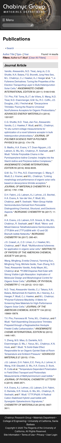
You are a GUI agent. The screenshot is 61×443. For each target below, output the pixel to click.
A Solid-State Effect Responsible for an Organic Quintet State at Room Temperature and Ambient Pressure (29, 350)
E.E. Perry (35, 362)
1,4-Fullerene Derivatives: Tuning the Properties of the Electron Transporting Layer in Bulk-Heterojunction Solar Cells (30, 83)
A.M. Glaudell (18, 365)
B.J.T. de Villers (33, 96)
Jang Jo (41, 71)
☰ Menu (8, 19)
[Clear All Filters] (37, 57)
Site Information (12, 434)
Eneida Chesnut (30, 260)
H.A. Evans (21, 147)
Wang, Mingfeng (12, 260)
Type (18, 54)
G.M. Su (34, 100)
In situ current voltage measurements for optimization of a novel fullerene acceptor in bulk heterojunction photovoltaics (28, 132)
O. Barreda (9, 391)
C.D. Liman (26, 242)
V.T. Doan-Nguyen (37, 147)
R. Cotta (8, 369)
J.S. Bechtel (49, 194)
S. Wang (46, 96)
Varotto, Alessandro (14, 71)
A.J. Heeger (39, 78)
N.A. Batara (18, 74)
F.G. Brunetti (31, 74)
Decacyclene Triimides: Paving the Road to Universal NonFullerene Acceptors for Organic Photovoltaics (29, 107)
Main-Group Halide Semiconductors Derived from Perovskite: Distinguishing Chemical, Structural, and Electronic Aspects (29, 206)
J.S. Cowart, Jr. (11, 242)
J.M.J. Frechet (21, 103)
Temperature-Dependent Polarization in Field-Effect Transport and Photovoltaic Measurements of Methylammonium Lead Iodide (30, 372)
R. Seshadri (42, 150)
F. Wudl (29, 125)
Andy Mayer (37, 267)
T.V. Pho (8, 96)
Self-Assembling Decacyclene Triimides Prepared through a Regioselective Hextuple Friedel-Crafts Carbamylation (28, 325)
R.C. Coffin (45, 100)
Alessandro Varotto (20, 267)
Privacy (40, 434)
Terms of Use (28, 434)
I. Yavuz (30, 343)
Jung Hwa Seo (46, 74)
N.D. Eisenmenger (20, 100)
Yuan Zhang (43, 264)
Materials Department (44, 417)
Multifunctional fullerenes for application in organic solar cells (29, 247)
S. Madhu (9, 147)
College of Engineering (14, 421)
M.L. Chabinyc (11, 78)
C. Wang (47, 172)
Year (26, 54)
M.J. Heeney (43, 292)
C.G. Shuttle (10, 122)
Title (12, 54)
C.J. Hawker (26, 78)
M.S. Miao (19, 340)
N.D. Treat (30, 71)
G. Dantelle (31, 340)
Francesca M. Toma (24, 318)
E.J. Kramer (16, 176)
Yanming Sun (46, 260)
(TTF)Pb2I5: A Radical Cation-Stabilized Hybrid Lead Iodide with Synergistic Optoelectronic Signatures (27, 398)
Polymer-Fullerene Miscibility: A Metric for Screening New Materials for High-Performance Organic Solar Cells (28, 303)
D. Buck (50, 365)
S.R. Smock (36, 220)
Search (10, 48)
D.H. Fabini (10, 194)
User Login (51, 434)
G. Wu (16, 150)
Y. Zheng (8, 340)
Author (6, 54)
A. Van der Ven (24, 198)
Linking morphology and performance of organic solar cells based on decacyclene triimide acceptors (29, 179)
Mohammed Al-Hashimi (24, 292)
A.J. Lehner (36, 194)
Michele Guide (28, 264)
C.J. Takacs (42, 289)
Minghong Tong (12, 264)
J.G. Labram (23, 194)
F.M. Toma (19, 96)
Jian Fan (33, 122)
